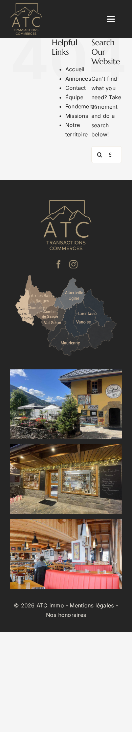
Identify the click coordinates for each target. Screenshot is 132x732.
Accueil (75, 69)
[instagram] (73, 264)
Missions (76, 115)
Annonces (78, 78)
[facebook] (58, 264)
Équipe (74, 97)
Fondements (81, 106)
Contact (75, 87)
